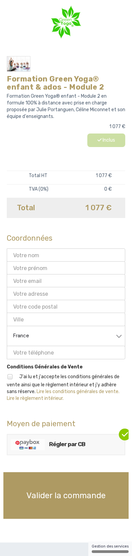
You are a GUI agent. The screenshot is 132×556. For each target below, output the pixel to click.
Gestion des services (110, 546)
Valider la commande (66, 495)
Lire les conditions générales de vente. (78, 391)
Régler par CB (66, 444)
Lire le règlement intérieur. (35, 398)
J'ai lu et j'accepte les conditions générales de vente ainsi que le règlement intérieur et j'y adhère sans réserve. (63, 387)
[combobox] (66, 335)
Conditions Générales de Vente (45, 367)
